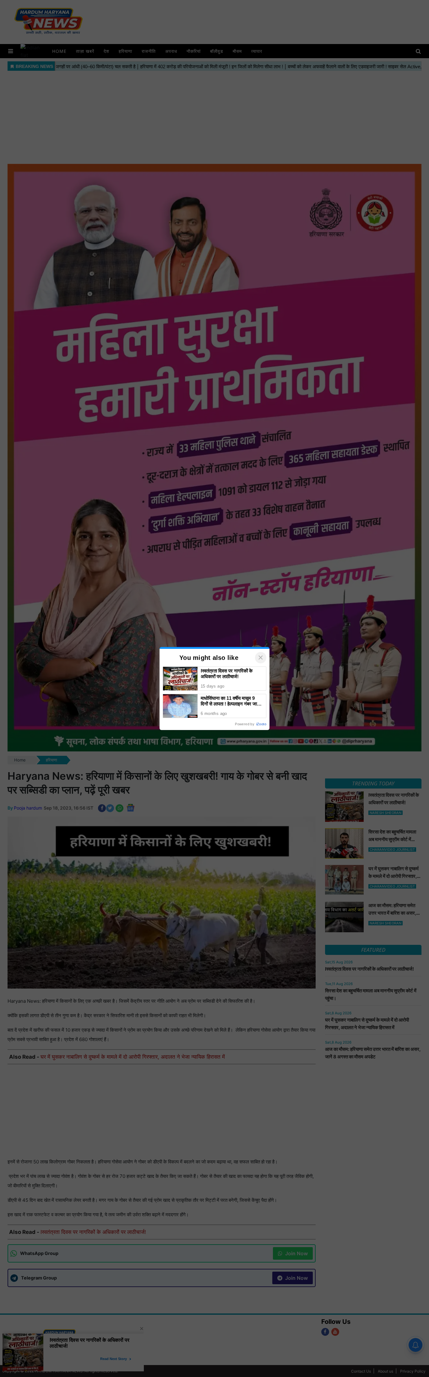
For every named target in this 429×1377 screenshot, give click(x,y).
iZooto (261, 724)
